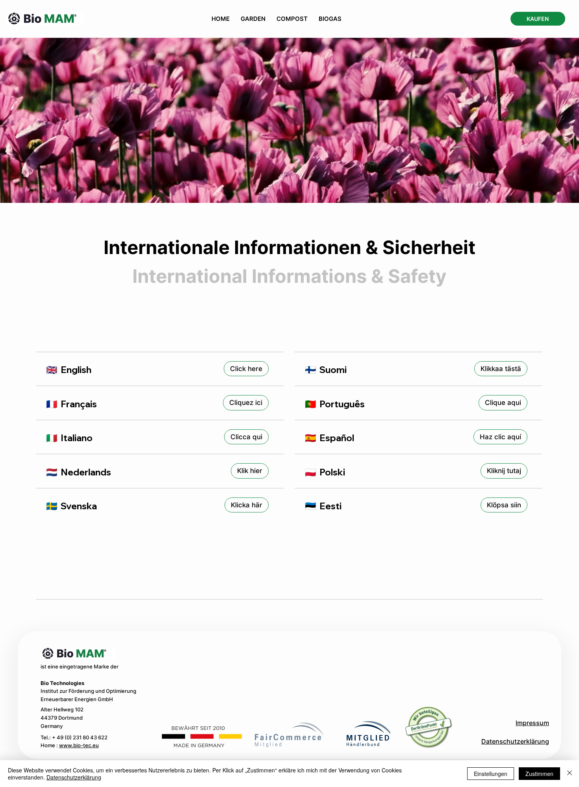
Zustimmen (539, 774)
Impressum (532, 723)
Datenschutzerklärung (515, 741)
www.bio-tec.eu (79, 745)
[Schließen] (569, 774)
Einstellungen (490, 774)
